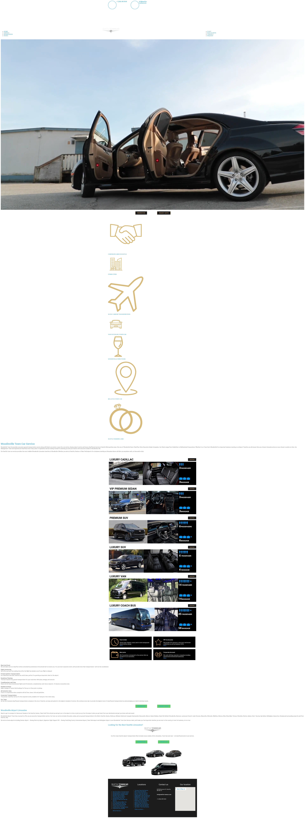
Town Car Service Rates (119, 797)
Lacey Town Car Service (141, 801)
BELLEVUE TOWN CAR (115, 399)
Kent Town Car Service (140, 791)
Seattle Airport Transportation (120, 793)
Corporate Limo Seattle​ (119, 808)
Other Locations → (139, 809)
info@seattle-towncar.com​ (164, 794)
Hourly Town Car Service (119, 805)
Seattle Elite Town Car (118, 798)
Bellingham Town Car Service (142, 796)
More (121, 645)
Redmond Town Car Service (142, 800)
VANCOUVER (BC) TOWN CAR (117, 334)
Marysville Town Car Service (142, 804)
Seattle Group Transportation (120, 794)
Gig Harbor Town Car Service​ (142, 807)
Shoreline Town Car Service (142, 805)
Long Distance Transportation (120, 807)
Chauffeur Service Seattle (119, 804)
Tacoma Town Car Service (141, 790)
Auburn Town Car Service (141, 799)
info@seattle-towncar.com (143, 2)
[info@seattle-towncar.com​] (154, 794)
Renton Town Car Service (141, 794)
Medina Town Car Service (141, 803)
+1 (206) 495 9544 (121, 1)
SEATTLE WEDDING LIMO (116, 439)
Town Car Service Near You (120, 802)
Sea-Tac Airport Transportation (121, 791)
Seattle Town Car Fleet (118, 795)
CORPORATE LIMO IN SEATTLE (117, 254)
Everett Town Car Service (141, 793)
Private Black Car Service (119, 803)
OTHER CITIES (112, 274)
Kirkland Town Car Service (141, 798)
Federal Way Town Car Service (142, 795)
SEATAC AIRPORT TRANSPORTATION (119, 314)
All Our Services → (117, 810)
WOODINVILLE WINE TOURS (116, 359)
